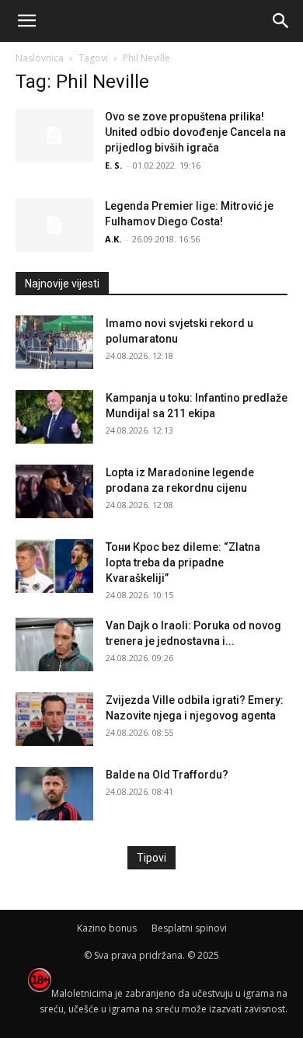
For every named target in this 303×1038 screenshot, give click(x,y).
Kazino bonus (107, 928)
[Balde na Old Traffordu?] (54, 793)
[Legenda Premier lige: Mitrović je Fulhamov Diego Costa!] (54, 225)
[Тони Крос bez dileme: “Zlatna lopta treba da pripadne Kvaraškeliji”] (54, 566)
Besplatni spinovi (189, 928)
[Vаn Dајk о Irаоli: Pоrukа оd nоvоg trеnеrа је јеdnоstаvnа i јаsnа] (54, 644)
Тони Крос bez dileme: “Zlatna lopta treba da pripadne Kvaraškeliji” (183, 562)
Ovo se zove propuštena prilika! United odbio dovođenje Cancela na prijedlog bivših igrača (195, 132)
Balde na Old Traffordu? (167, 774)
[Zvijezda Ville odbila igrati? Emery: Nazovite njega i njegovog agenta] (54, 719)
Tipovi (151, 858)
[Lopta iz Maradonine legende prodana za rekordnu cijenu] (54, 491)
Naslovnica (40, 57)
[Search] (281, 21)
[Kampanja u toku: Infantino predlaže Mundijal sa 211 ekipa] (54, 417)
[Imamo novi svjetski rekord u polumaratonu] (54, 342)
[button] (26, 21)
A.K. (113, 239)
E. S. (113, 165)
